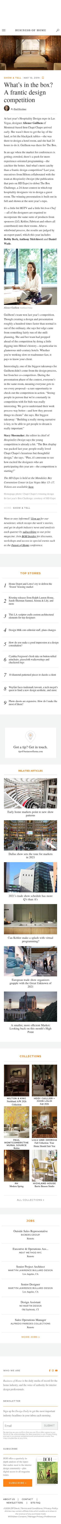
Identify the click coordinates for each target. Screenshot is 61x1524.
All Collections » (30, 1165)
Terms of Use (8, 1399)
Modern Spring (17, 1151)
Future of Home (20, 510)
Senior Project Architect (30, 1232)
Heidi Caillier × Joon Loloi (44, 1065)
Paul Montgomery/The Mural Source (16, 1108)
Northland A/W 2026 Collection (16, 1068)
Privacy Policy (51, 1399)
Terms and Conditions (31, 1473)
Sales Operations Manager (30, 1285)
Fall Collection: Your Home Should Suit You (44, 1110)
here (31, 452)
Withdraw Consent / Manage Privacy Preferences (32, 1482)
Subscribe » (18, 1448)
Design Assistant (31, 1267)
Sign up (35, 484)
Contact (27, 1464)
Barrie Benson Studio (44, 1151)
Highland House (44, 1148)
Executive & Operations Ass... (30, 1214)
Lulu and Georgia (44, 1105)
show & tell (12, 43)
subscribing (29, 497)
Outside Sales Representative (31, 1196)
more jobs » (30, 1302)
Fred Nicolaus (20, 74)
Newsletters (15, 1468)
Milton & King (16, 1063)
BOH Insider (29, 501)
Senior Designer (30, 1250)
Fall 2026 (44, 1069)
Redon (17, 1113)
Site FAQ (36, 1468)
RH (16, 1148)
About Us (9, 1464)
